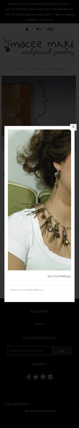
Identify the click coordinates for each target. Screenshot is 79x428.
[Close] (73, 127)
